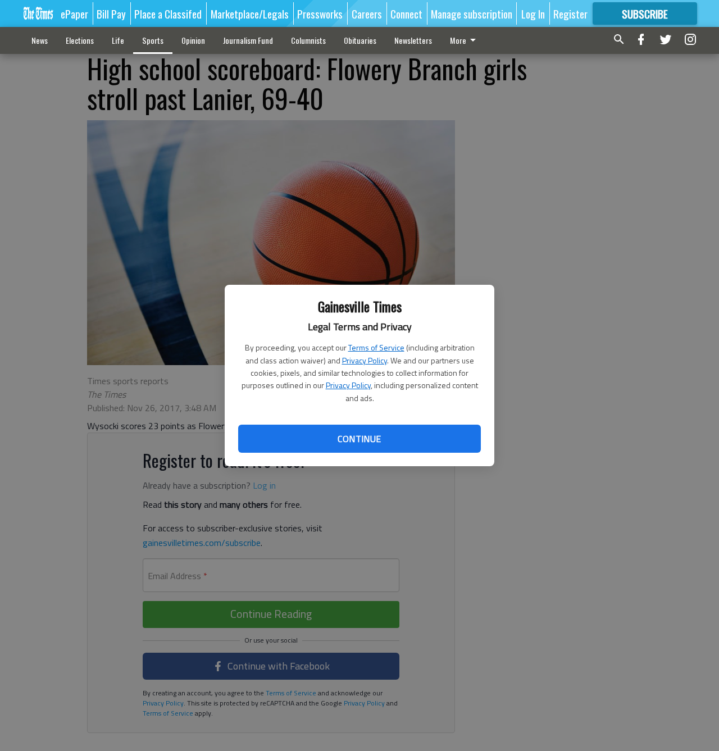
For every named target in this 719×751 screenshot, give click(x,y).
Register (570, 13)
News (39, 40)
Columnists (308, 40)
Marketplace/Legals (250, 13)
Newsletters (413, 40)
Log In (533, 13)
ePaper (74, 13)
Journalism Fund (248, 40)
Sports (152, 40)
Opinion (193, 40)
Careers (367, 13)
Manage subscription (471, 13)
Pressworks (320, 13)
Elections (80, 40)
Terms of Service (376, 347)
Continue (359, 438)
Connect (406, 13)
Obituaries (360, 40)
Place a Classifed (168, 13)
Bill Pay (111, 13)
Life (118, 40)
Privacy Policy (364, 360)
